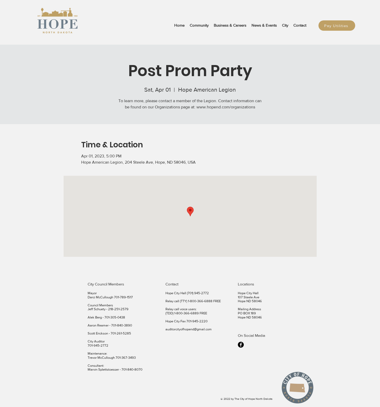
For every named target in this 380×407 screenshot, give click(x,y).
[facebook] (241, 345)
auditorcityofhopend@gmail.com (188, 329)
